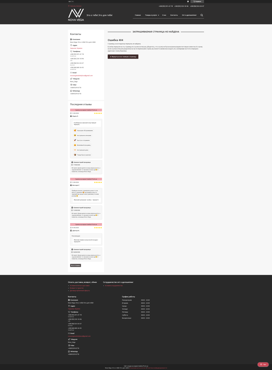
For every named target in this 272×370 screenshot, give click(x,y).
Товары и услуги (151, 15)
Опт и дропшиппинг (189, 15)
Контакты (174, 15)
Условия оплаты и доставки (79, 285)
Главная (138, 15)
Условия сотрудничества (114, 285)
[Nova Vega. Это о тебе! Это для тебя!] (76, 15)
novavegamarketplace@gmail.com (81, 75)
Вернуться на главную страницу (124, 56)
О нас (164, 15)
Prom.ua (145, 366)
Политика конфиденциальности (157, 368)
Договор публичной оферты (80, 290)
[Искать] (201, 15)
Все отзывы (75, 265)
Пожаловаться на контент (138, 368)
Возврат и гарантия (77, 288)
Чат (264, 364)
